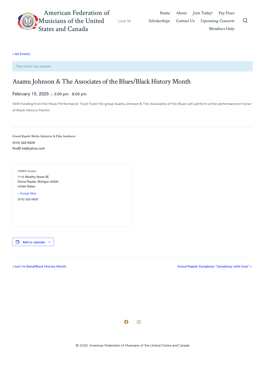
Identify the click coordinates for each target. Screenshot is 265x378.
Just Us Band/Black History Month (39, 266)
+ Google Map (27, 193)
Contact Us (185, 21)
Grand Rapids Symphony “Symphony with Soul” (214, 266)
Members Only (221, 28)
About (181, 13)
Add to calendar (34, 242)
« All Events (21, 54)
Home (165, 13)
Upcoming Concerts (217, 21)
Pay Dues (226, 13)
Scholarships (159, 21)
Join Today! (203, 13)
